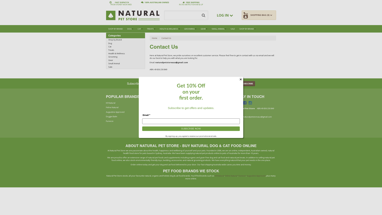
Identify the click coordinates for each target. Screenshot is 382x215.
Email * (146, 115)
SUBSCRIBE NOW (191, 128)
